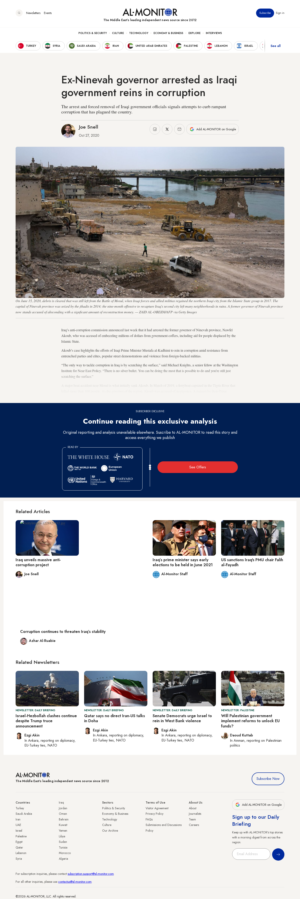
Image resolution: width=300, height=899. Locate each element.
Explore (194, 33)
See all (276, 46)
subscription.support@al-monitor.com (91, 874)
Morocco (65, 853)
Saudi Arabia (24, 813)
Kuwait (63, 825)
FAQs (149, 819)
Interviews (214, 33)
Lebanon (21, 853)
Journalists (195, 813)
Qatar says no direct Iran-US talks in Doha (114, 718)
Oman (63, 813)
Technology (138, 33)
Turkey (20, 808)
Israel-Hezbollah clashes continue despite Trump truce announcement (46, 721)
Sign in (280, 13)
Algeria (63, 858)
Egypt (19, 842)
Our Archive (110, 830)
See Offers (197, 467)
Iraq (61, 802)
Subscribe (265, 13)
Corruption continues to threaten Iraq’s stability (63, 631)
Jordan (63, 808)
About (192, 808)
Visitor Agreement (157, 808)
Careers (194, 825)
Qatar (19, 847)
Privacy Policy (154, 813)
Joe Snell (88, 126)
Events (48, 13)
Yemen (63, 830)
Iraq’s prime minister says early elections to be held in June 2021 (183, 562)
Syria (19, 858)
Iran (18, 819)
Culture (118, 33)
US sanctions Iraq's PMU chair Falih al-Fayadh (252, 562)
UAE (18, 825)
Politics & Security (92, 33)
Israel (19, 830)
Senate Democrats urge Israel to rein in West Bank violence (182, 718)
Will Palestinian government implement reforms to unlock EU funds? (250, 721)
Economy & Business (168, 33)
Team (192, 819)
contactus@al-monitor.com (75, 881)
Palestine (21, 836)
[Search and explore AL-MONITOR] (19, 12)
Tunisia (63, 847)
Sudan (63, 842)
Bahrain (64, 819)
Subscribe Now (268, 778)
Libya (62, 836)
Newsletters (33, 13)
